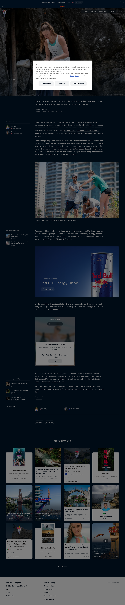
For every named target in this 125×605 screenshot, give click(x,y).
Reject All (62, 83)
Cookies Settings (46, 83)
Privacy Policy (74, 76)
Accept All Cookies (78, 83)
